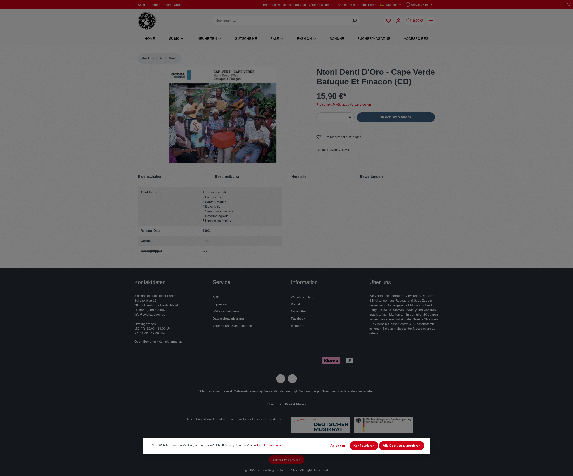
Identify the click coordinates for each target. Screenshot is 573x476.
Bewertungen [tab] (371, 176)
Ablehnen (337, 445)
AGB (216, 297)
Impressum (221, 304)
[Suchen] (354, 20)
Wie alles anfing (302, 297)
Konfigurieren (363, 445)
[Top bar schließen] (569, 4)
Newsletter (298, 311)
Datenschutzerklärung (228, 318)
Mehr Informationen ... (270, 445)
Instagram (298, 325)
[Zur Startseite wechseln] (147, 21)
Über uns (274, 404)
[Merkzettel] (388, 20)
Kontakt (296, 304)
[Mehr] (430, 20)
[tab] (252, 176)
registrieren (368, 4)
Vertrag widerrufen (287, 459)
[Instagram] (292, 378)
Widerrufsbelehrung (227, 311)
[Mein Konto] (398, 20)
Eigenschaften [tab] (150, 176)
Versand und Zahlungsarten (232, 325)
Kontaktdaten (295, 404)
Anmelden (345, 4)
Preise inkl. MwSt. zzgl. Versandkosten (343, 104)
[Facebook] (280, 378)
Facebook (298, 318)
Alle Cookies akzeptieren (402, 445)
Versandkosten (274, 391)
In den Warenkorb (396, 117)
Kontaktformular (170, 341)
